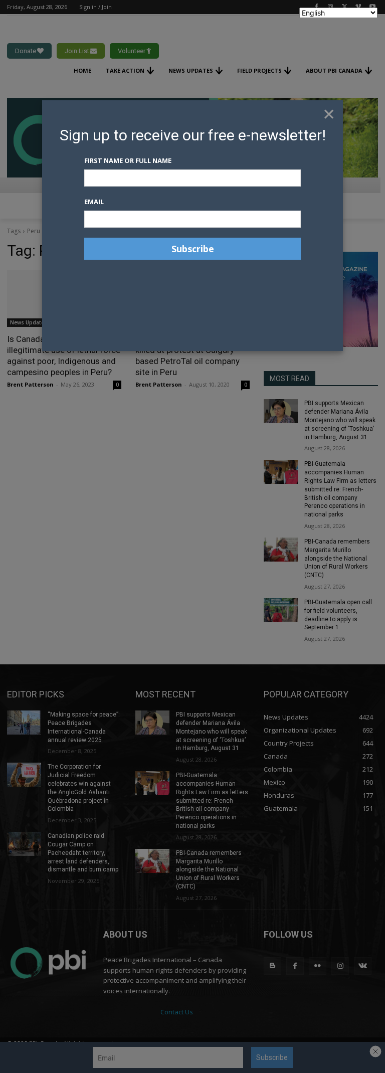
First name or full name (127, 160)
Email (94, 201)
